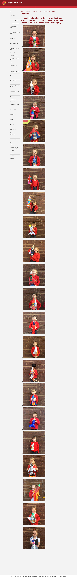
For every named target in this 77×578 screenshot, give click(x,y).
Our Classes (28, 11)
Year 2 (41, 11)
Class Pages (35, 11)
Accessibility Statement (52, 576)
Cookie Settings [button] (64, 576)
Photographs (47, 11)
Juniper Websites (33, 576)
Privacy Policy (60, 576)
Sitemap (46, 576)
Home (22, 11)
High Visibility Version (40, 576)
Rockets (53, 11)
